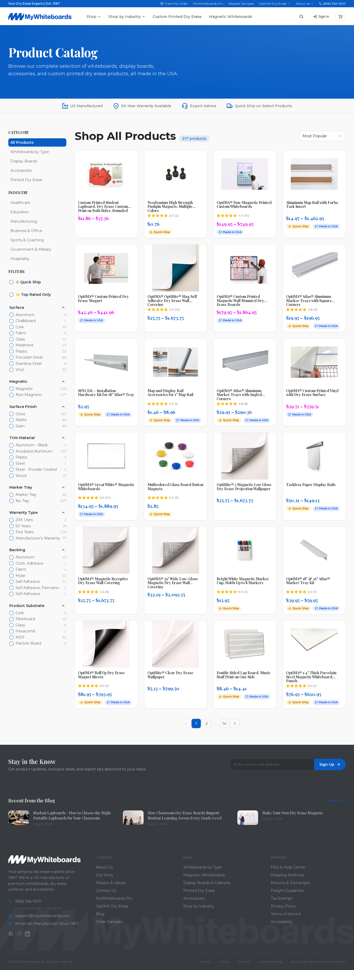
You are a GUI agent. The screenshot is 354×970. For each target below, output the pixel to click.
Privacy (205, 962)
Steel (20, 463)
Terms (224, 962)
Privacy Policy (283, 906)
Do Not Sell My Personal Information (318, 962)
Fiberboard (25, 619)
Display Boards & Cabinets (206, 882)
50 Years (23, 526)
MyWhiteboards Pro (208, 3)
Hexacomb (26, 631)
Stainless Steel (29, 363)
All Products (22, 142)
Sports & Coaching (27, 240)
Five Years (25, 532)
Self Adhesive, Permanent (39, 588)
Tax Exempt (281, 898)
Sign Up (326, 764)
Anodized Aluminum (34, 451)
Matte (21, 420)
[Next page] (234, 723)
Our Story (104, 875)
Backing (17, 550)
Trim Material (22, 437)
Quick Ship (30, 282)
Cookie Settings (270, 962)
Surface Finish (23, 406)
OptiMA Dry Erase (272, 3)
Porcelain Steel (29, 357)
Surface (16, 307)
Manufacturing (23, 221)
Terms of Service (286, 914)
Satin (20, 426)
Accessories (21, 170)
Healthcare (20, 202)
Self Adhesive (28, 581)
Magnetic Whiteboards (230, 16)
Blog (100, 914)
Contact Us (106, 890)
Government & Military (30, 249)
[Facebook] (10, 934)
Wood (21, 476)
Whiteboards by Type (29, 151)
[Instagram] (19, 934)
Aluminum (25, 315)
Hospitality (20, 258)
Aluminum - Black (32, 445)
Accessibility (282, 921)
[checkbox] (11, 282)
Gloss (20, 414)
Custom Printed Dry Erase (177, 16)
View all (334, 800)
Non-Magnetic (29, 395)
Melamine (25, 345)
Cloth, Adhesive (30, 563)
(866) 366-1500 (334, 3)
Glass (20, 339)
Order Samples (109, 921)
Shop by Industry (124, 16)
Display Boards (23, 161)
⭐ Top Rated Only (33, 294)
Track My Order (176, 3)
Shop (91, 16)
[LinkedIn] (27, 934)
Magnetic (18, 381)
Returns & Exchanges (290, 882)
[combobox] (322, 136)
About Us (303, 3)
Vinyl (20, 369)
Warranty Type (23, 512)
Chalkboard (26, 321)
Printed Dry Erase (26, 179)
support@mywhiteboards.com (42, 915)
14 (224, 723)
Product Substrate (26, 605)
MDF (20, 637)
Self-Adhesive (28, 594)
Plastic (21, 351)
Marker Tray (20, 487)
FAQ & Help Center (288, 867)
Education (19, 212)
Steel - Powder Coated (36, 469)
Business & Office (26, 230)
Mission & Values (111, 882)
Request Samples (241, 3)
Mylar (20, 575)
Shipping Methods (287, 875)
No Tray (22, 501)
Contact (244, 962)
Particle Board (28, 643)
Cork (20, 327)
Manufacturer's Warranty (38, 538)
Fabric (21, 333)
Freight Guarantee (287, 890)
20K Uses (24, 520)
